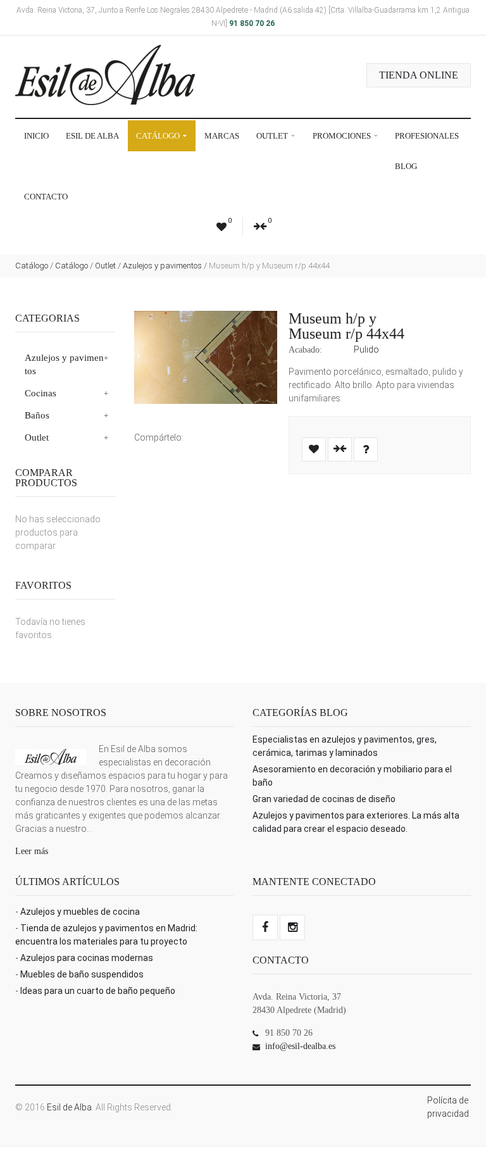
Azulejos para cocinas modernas (86, 958)
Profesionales (427, 136)
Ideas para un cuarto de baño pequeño (97, 991)
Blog (406, 166)
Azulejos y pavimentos (162, 265)
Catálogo (159, 136)
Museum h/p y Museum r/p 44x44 (346, 326)
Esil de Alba (92, 136)
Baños (37, 415)
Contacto (46, 196)
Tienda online (418, 75)
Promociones (343, 136)
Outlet (273, 136)
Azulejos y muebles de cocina (80, 912)
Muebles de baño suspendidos (82, 974)
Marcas (221, 136)
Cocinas (40, 393)
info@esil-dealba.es (300, 1046)
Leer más (31, 851)
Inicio (36, 136)
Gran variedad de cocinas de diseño (324, 799)
